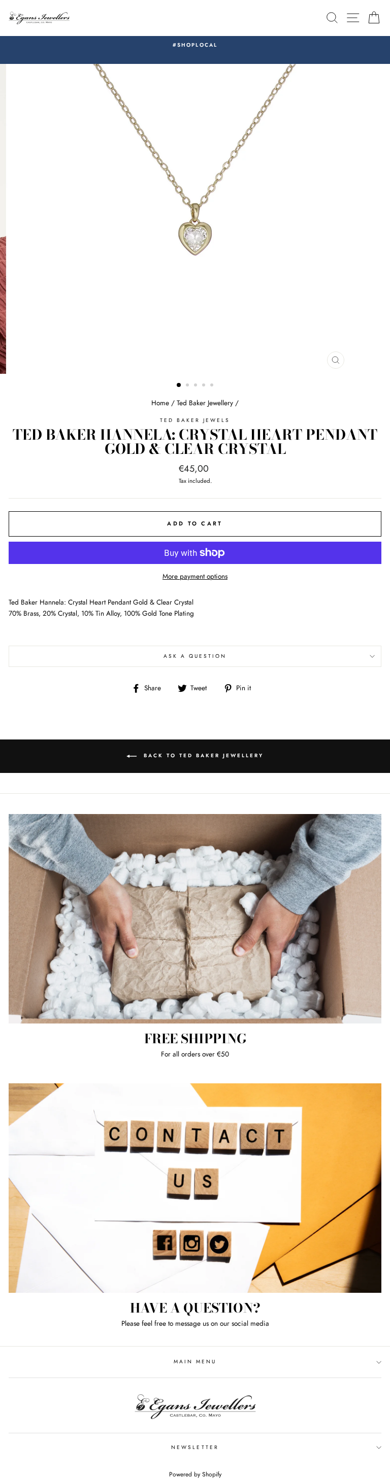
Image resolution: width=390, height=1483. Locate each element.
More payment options (195, 576)
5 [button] (212, 386)
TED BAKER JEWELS (195, 420)
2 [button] (188, 386)
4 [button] (204, 386)
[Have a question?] (195, 1188)
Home (160, 403)
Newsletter (195, 1447)
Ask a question (195, 656)
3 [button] (196, 386)
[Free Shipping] (195, 918)
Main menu (195, 1361)
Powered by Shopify (195, 1474)
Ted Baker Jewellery (205, 403)
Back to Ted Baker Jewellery (202, 755)
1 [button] (179, 385)
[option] (195, 45)
